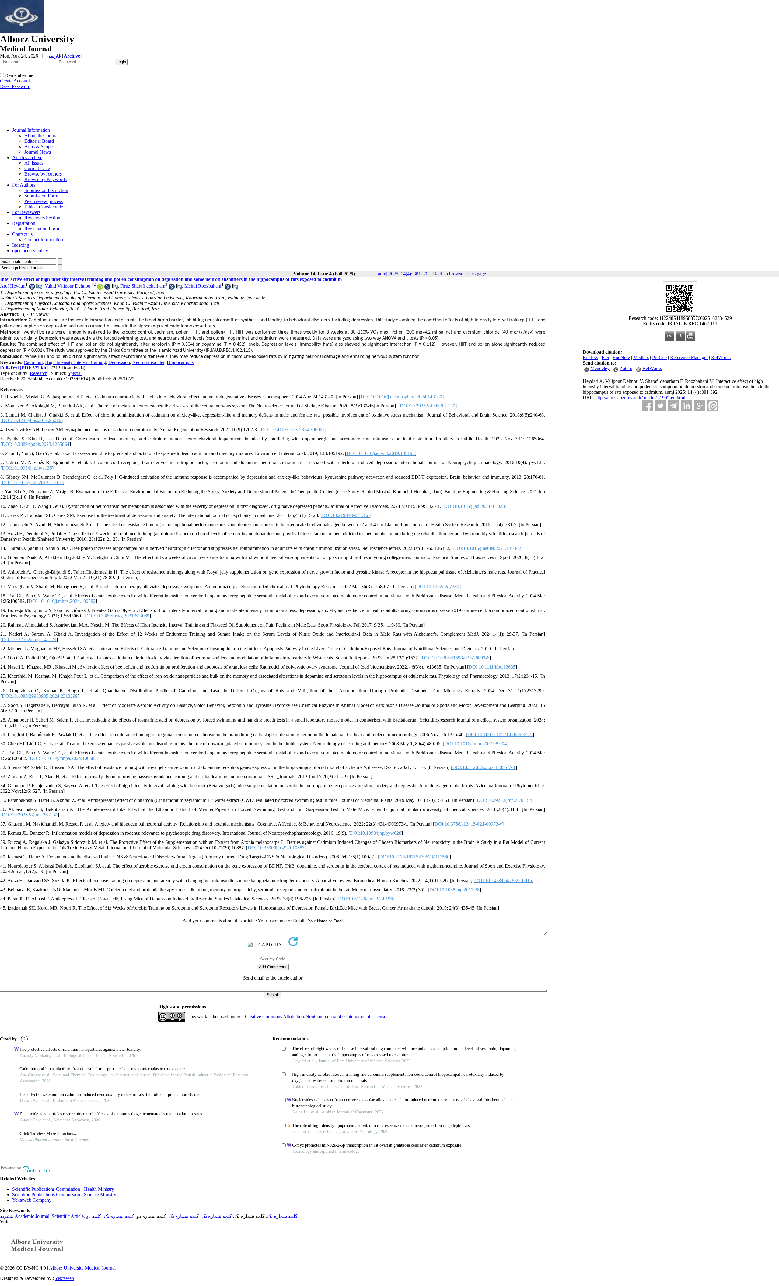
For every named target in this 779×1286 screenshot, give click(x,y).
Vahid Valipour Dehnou (67, 285)
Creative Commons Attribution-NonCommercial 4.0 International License (315, 1016)
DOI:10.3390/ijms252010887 (276, 847)
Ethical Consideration (45, 206)
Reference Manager (689, 357)
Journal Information (31, 130)
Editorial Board (39, 141)
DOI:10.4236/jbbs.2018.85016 (31, 420)
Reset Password (15, 86)
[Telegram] (673, 405)
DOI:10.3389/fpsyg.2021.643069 (117, 615)
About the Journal (41, 135)
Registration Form (41, 228)
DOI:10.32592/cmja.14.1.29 (29, 639)
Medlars (641, 357)
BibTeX (590, 357)
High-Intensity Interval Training (75, 362)
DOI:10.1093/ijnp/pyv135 (27, 467)
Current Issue (37, 168)
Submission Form (41, 195)
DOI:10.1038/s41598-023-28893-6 (455, 657)
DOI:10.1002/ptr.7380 (437, 586)
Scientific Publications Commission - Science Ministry (64, 1194)
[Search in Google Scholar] (32, 288)
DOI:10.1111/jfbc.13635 (492, 666)
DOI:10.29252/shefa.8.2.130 (427, 405)
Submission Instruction (46, 190)
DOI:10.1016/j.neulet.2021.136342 (487, 548)
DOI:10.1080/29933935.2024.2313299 (40, 696)
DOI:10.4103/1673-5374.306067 (293, 429)
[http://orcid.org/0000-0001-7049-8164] (100, 288)
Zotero (626, 368)
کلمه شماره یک (282, 1216)
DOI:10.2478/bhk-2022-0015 (503, 880)
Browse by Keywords (45, 179)
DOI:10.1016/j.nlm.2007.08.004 (475, 743)
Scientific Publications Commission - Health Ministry (63, 1189)
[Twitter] (660, 405)
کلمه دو (93, 1216)
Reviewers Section (42, 217)
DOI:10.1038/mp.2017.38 (454, 889)
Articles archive (27, 157)
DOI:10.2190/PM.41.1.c (345, 515)
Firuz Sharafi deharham (142, 285)
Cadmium (33, 362)
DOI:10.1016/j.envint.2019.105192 (381, 453)
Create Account (15, 80)
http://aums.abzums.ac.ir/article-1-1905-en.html (640, 397)
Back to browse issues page (459, 273)
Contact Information (43, 239)
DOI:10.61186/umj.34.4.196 (365, 898)
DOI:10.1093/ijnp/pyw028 (375, 833)
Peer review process (43, 201)
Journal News (37, 152)
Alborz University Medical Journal (82, 1267)
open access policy (30, 250)
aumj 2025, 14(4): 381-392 (404, 273)
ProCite (659, 357)
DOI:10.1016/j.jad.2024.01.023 (474, 506)
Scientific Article (68, 1216)
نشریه (6, 1216)
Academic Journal (32, 1216)
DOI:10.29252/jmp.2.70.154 (504, 800)
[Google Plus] (699, 405)
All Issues (33, 163)
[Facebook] (647, 405)
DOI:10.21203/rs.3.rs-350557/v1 (483, 767)
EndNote (621, 357)
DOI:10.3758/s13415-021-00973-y (468, 823)
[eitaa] (712, 405)
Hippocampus (180, 362)
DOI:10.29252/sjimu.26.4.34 (30, 814)
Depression (119, 362)
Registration (23, 223)
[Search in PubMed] (39, 288)
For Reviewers (26, 212)
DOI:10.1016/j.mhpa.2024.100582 (62, 601)
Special (75, 373)
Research (38, 373)
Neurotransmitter (148, 362)
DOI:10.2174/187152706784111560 (414, 856)
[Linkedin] (686, 405)
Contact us (22, 234)
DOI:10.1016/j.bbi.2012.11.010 (32, 482)
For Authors (23, 184)
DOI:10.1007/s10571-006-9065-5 (500, 734)
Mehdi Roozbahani (202, 285)
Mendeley (600, 368)
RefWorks (721, 357)
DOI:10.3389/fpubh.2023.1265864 (35, 444)
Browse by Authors (43, 173)
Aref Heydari (13, 285)
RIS (605, 357)
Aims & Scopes (39, 146)
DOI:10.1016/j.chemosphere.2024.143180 (401, 396)
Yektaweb (64, 1278)
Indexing (20, 245)
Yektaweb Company (31, 1200)
